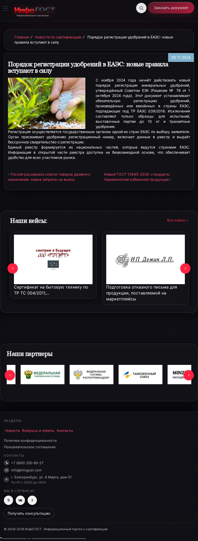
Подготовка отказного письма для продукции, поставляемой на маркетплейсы (141, 292)
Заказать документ (171, 7)
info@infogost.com (26, 470)
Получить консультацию (29, 513)
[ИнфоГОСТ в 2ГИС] (32, 500)
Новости (12, 430)
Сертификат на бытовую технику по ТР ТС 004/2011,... (51, 290)
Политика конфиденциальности (30, 440)
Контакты (65, 430)
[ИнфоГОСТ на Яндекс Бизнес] (8, 500)
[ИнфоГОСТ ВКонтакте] (20, 500)
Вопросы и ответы (38, 430)
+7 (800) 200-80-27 (27, 463)
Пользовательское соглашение (30, 447)
